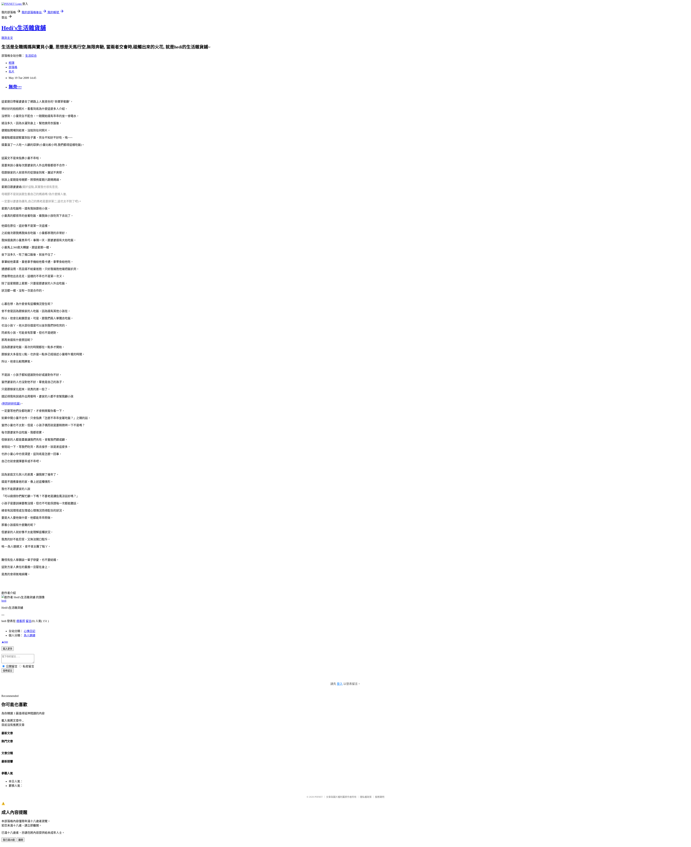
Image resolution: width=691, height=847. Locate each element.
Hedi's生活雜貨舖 (23, 28)
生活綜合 (31, 55)
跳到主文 (7, 37)
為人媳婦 (29, 635)
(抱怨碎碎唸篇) (11, 403)
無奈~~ (15, 86)
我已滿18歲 (9, 840)
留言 (28, 621)
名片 (11, 71)
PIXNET (319, 797)
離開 (20, 840)
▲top (4, 641)
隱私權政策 (366, 797)
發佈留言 (7, 670)
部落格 (13, 67)
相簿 (11, 62)
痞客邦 (20, 621)
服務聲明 (379, 797)
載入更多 (7, 648)
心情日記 (29, 631)
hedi (3, 600)
